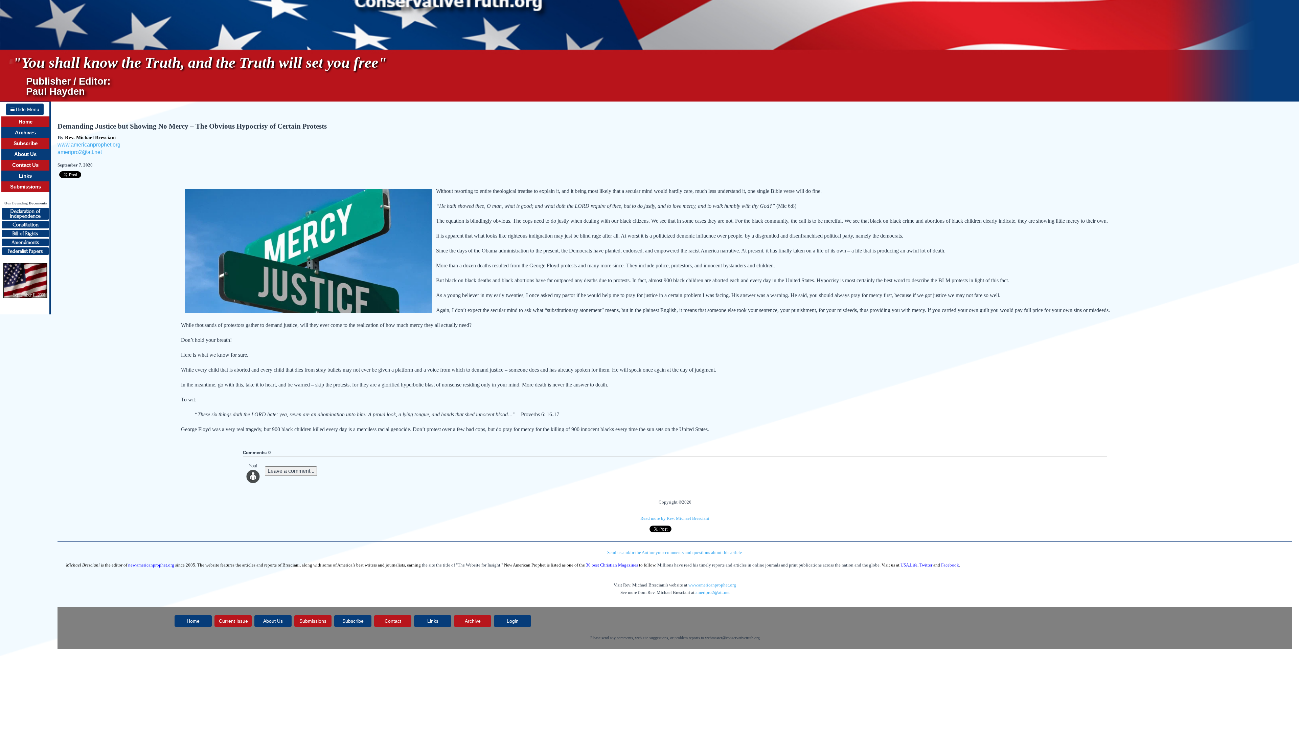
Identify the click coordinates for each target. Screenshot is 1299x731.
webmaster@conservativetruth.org (732, 638)
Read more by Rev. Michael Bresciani (674, 518)
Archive (473, 621)
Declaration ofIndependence (25, 213)
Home (25, 122)
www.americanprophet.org (89, 145)
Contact (393, 621)
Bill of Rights (25, 233)
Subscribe (26, 143)
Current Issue (233, 621)
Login (513, 621)
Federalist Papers (25, 251)
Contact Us (25, 165)
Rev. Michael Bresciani (90, 137)
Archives (25, 132)
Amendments (25, 242)
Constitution (26, 225)
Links (25, 176)
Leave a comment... (291, 471)
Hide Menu (27, 109)
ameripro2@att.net (80, 152)
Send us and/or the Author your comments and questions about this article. (675, 552)
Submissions (25, 187)
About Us (25, 154)
